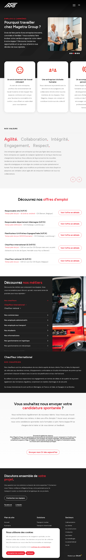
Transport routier (43, 522)
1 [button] (70, 53)
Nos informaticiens (11, 336)
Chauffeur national (11, 308)
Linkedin (19, 505)
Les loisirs (68, 535)
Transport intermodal (44, 525)
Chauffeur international (14, 305)
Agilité (11, 139)
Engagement (17, 145)
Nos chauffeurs (10, 301)
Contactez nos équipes (15, 498)
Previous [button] (73, 179)
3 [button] (73, 53)
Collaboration (34, 139)
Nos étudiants (10, 330)
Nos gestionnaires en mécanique (17, 346)
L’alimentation (70, 522)
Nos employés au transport (15, 325)
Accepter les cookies (16, 553)
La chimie (68, 525)
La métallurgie (70, 539)
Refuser (30, 553)
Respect (41, 145)
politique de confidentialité (40, 547)
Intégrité (60, 139)
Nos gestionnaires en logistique (17, 341)
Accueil (6, 522)
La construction (70, 529)
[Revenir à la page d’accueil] (11, 5)
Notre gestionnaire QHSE (14, 351)
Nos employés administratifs (15, 320)
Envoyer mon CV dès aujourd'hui (43, 452)
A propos (7, 525)
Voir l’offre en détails (70, 212)
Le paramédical (70, 542)
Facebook (8, 505)
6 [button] (79, 53)
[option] (48, 34)
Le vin (67, 545)
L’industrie (68, 532)
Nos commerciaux (11, 315)
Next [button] (79, 179)
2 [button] (71, 53)
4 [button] (75, 53)
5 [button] (77, 53)
